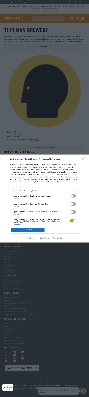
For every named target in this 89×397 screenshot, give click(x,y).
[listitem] (44, 191)
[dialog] (44, 198)
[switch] (73, 196)
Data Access (44, 238)
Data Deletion (31, 238)
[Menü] (11, 385)
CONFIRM (28, 230)
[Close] (84, 159)
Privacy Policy (58, 238)
